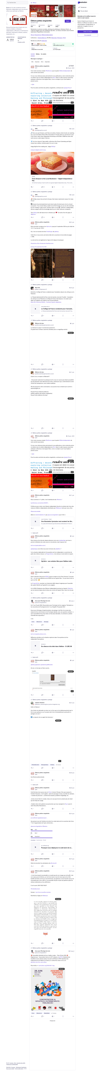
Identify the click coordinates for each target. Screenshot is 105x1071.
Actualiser (33, 840)
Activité (33, 54)
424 (32, 26)
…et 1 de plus (53, 1013)
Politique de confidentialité (12, 1064)
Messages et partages (36, 58)
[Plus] (73, 121)
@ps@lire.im (33, 22)
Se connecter (87, 35)
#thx (32, 61)
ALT (50, 102)
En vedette (43, 54)
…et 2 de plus (58, 764)
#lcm (42, 61)
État (15, 1063)
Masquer (71, 91)
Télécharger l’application (21, 1067)
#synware (37, 61)
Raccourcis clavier (10, 1068)
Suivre (67, 21)
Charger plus (52, 1020)
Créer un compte (87, 31)
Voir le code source (19, 1068)
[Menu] (72, 21)
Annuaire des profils (21, 1063)
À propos (11, 1063)
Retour (34, 2)
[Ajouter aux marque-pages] (63, 121)
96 (39, 26)
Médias (38, 54)
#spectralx (47, 61)
